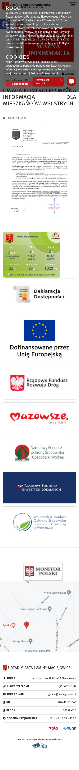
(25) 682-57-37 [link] (67, 686)
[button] (71, 81)
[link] (39, 172)
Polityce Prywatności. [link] (44, 73)
